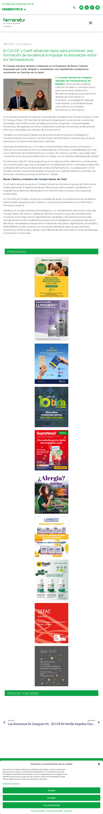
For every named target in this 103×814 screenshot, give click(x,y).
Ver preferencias (51, 805)
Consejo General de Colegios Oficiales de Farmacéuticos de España (73, 80)
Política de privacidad (55, 811)
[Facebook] (81, 7)
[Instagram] (92, 7)
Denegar (51, 798)
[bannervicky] (51, 666)
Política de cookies (38, 811)
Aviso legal (68, 811)
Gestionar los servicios (11, 783)
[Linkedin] (97, 7)
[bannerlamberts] (51, 277)
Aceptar (52, 790)
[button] (99, 764)
